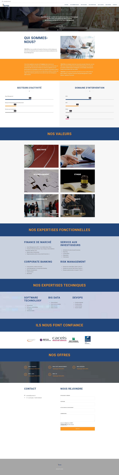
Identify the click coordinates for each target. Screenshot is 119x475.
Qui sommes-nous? (74, 4)
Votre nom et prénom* (65, 395)
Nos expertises (92, 4)
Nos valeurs (84, 4)
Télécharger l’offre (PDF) (34, 368)
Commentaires (63, 413)
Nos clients (101, 4)
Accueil (66, 4)
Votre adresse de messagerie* (67, 407)
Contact (115, 4)
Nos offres (108, 4)
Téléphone (62, 401)
